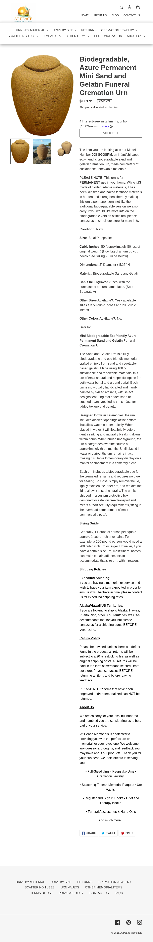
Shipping (84, 107)
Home (85, 15)
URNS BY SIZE (61, 882)
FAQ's (119, 893)
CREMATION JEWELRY (114, 882)
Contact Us (132, 15)
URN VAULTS (70, 887)
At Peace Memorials (131, 932)
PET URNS (84, 882)
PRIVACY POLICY (71, 893)
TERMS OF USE (41, 893)
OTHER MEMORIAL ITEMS (103, 887)
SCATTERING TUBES (40, 887)
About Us (100, 15)
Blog (115, 15)
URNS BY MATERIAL (30, 882)
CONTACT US (99, 893)
